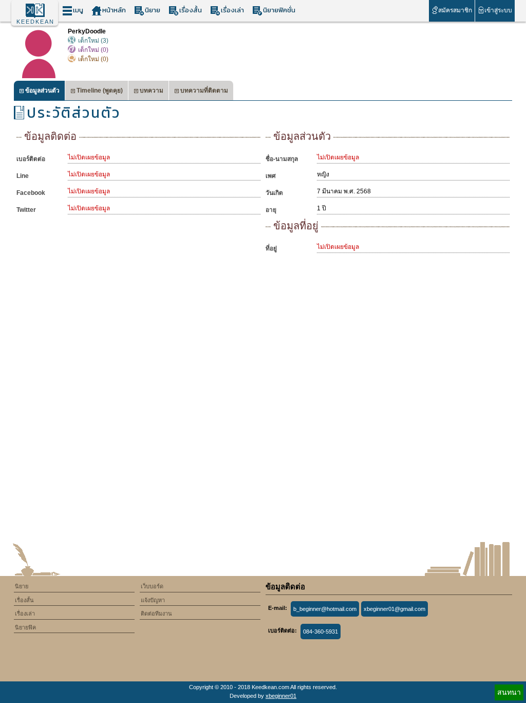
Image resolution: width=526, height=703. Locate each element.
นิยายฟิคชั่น (279, 10)
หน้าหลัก (114, 10)
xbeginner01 (281, 696)
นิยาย (152, 10)
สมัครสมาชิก (455, 10)
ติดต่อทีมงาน (156, 613)
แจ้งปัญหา (153, 600)
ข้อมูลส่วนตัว (42, 90)
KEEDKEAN (35, 22)
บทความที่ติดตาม (204, 90)
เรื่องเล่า (232, 10)
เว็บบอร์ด (152, 586)
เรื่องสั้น (190, 10)
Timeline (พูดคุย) (100, 90)
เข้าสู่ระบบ (498, 10)
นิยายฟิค (25, 627)
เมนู (78, 10)
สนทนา (509, 692)
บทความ (151, 90)
